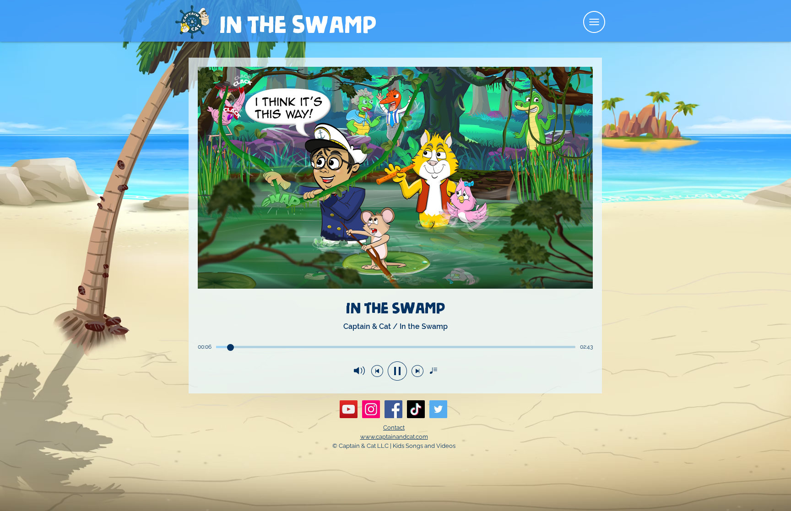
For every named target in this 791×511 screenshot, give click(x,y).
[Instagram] (371, 409)
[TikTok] (416, 409)
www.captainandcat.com (394, 436)
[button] (594, 22)
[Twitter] (438, 409)
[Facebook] (393, 409)
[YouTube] (349, 409)
